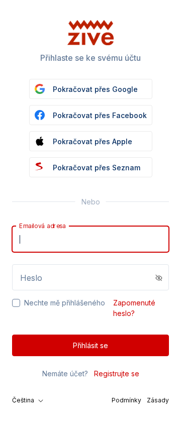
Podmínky (126, 400)
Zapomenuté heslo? (134, 307)
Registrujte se (116, 373)
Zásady (158, 400)
